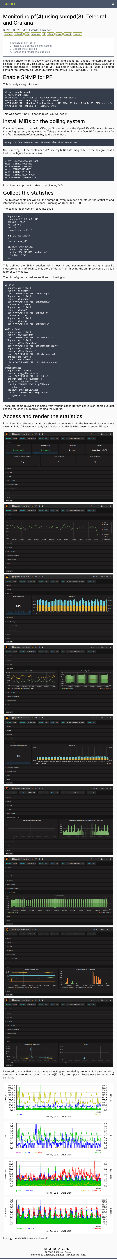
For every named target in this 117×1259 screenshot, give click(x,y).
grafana (8, 34)
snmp (59, 34)
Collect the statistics (25, 48)
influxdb (19, 34)
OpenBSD (49, 1254)
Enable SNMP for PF (24, 42)
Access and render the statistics (31, 51)
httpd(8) (59, 1254)
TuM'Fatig (9, 3)
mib (27, 34)
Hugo (82, 1254)
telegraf (77, 34)
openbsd (36, 34)
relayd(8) (70, 1254)
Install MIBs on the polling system (32, 45)
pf (44, 34)
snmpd (67, 34)
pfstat (50, 34)
